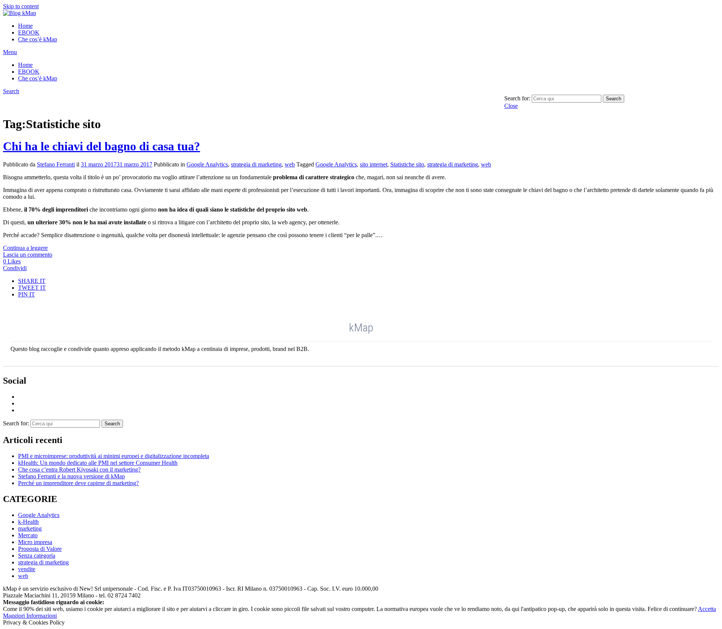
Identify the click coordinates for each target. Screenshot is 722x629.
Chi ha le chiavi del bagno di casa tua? (101, 146)
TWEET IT (32, 287)
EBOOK (28, 32)
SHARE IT (32, 281)
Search (11, 91)
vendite (26, 569)
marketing (30, 528)
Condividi (15, 268)
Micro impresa (35, 542)
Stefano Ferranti (56, 164)
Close (511, 106)
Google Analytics (207, 164)
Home (25, 26)
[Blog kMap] (19, 13)
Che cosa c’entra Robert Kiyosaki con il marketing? (79, 469)
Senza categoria (36, 555)
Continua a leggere (25, 248)
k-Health (28, 522)
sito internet (373, 164)
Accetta (707, 609)
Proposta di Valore (40, 549)
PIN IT (26, 294)
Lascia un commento (27, 254)
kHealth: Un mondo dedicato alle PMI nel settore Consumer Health (97, 463)
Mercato (28, 535)
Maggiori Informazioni (30, 615)
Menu (10, 52)
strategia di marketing (256, 164)
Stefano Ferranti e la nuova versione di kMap (71, 476)
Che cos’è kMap (37, 39)
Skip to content (21, 6)
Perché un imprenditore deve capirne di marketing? (78, 483)
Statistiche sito (407, 164)
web (290, 164)
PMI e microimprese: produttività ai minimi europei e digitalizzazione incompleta (113, 456)
